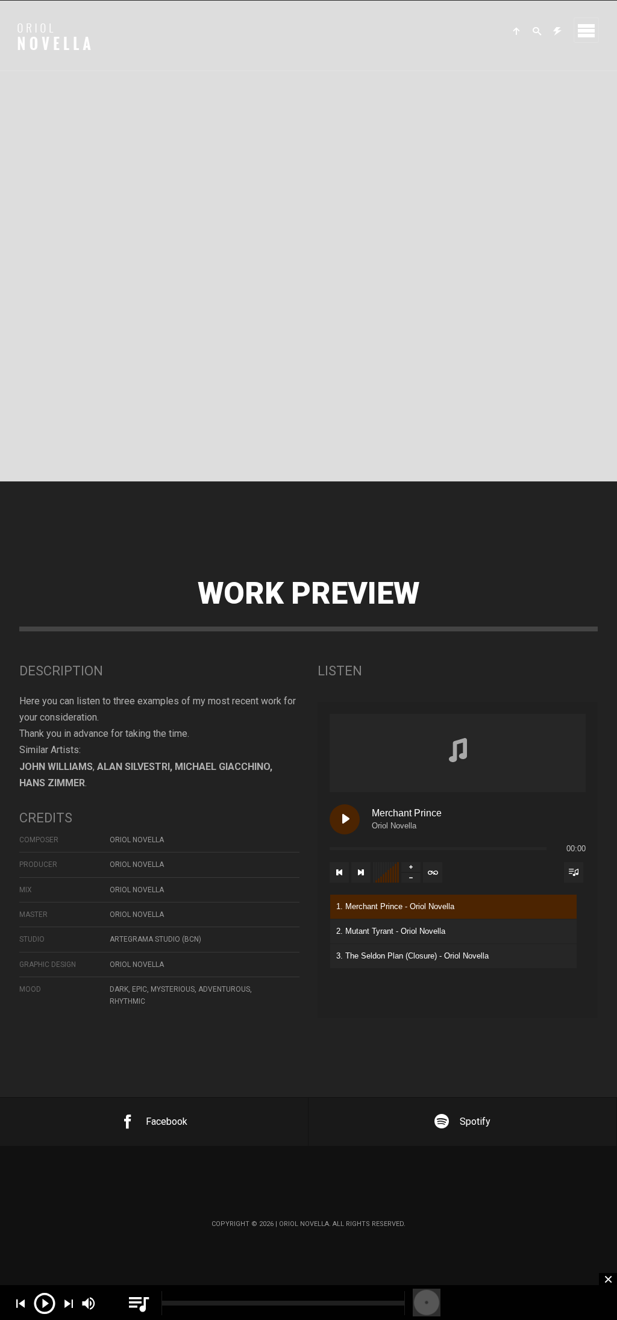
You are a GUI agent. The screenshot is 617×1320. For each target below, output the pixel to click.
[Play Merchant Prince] (345, 819)
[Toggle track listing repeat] (432, 872)
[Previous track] (339, 872)
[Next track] (361, 872)
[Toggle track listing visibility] (573, 872)
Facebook (166, 1121)
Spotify (475, 1121)
